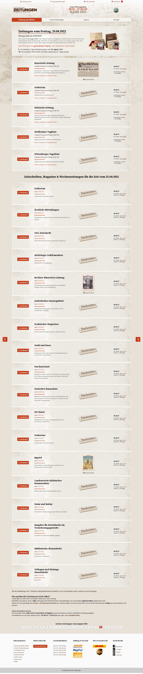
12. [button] (58, 627)
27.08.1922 (40, 258)
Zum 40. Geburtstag (59, 646)
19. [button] (81, 627)
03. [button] (29, 627)
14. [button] (65, 627)
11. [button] (55, 627)
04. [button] (32, 627)
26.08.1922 (40, 213)
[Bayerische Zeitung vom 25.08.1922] (92, 69)
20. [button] (84, 627)
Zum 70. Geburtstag (59, 652)
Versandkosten (19, 652)
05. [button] (36, 627)
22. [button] (91, 627)
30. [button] (117, 627)
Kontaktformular (19, 650)
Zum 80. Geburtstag (59, 655)
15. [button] (68, 627)
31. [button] (120, 627)
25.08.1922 (40, 191)
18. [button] (78, 627)
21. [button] (88, 627)
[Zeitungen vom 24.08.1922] (5, 339)
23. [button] (94, 627)
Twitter (118, 652)
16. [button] (71, 627)
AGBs (16, 661)
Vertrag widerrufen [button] (40, 646)
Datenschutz (18, 657)
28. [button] (110, 627)
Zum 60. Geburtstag (59, 650)
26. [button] (104, 627)
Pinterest (119, 655)
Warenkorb (117, 2)
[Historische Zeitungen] (25, 9)
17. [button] (75, 627)
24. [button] (97, 627)
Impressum (17, 659)
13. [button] (62, 627)
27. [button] (107, 627)
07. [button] (42, 627)
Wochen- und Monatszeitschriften (45, 603)
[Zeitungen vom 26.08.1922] (138, 339)
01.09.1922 (40, 370)
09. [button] (49, 627)
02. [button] (26, 627)
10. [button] (52, 627)
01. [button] (23, 627)
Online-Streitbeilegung (21, 648)
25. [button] (101, 627)
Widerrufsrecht (19, 655)
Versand (124, 68)
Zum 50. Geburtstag (59, 648)
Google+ (118, 649)
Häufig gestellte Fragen (21, 646)
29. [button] (114, 627)
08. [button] (45, 627)
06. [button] (39, 627)
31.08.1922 (40, 327)
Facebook (119, 646)
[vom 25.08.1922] (92, 283)
